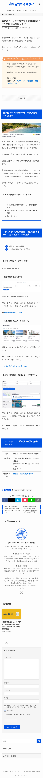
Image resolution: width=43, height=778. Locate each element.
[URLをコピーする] (38, 500)
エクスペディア (20, 490)
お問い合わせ (36, 771)
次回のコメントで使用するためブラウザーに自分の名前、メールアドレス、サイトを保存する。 (22, 706)
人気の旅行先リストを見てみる (15, 366)
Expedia (7, 490)
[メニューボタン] (4, 4)
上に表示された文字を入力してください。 (17, 714)
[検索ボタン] (39, 4)
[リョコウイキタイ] (21, 4)
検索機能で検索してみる (13, 312)
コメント (8, 657)
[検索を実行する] (39, 741)
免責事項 (5, 771)
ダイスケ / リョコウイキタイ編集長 (21, 543)
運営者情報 (27, 771)
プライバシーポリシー (16, 771)
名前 (6, 683)
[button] (5, 500)
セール (29, 490)
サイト (6, 698)
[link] (21, 592)
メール (7, 690)
